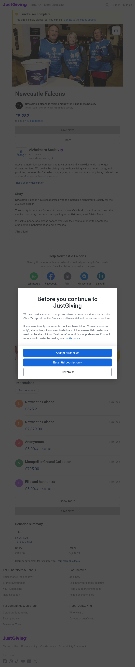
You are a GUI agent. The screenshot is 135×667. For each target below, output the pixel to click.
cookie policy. (73, 338)
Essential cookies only (67, 362)
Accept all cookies (67, 353)
